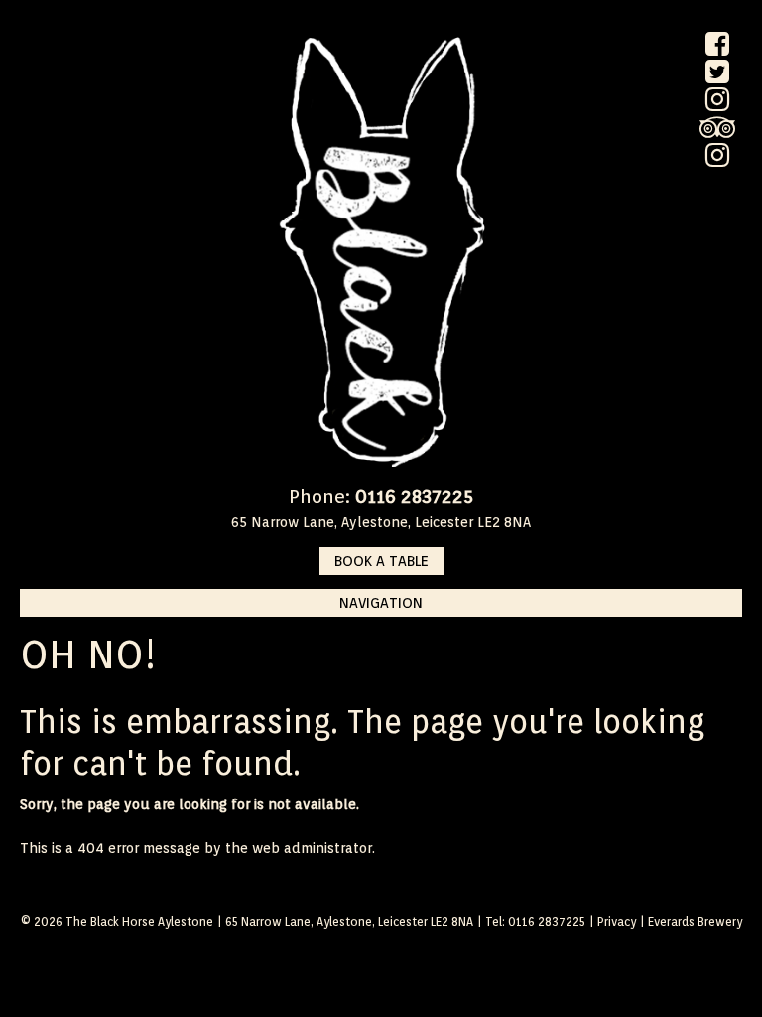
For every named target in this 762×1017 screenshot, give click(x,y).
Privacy (616, 921)
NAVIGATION (381, 603)
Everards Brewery (695, 921)
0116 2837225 (414, 496)
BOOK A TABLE (381, 561)
